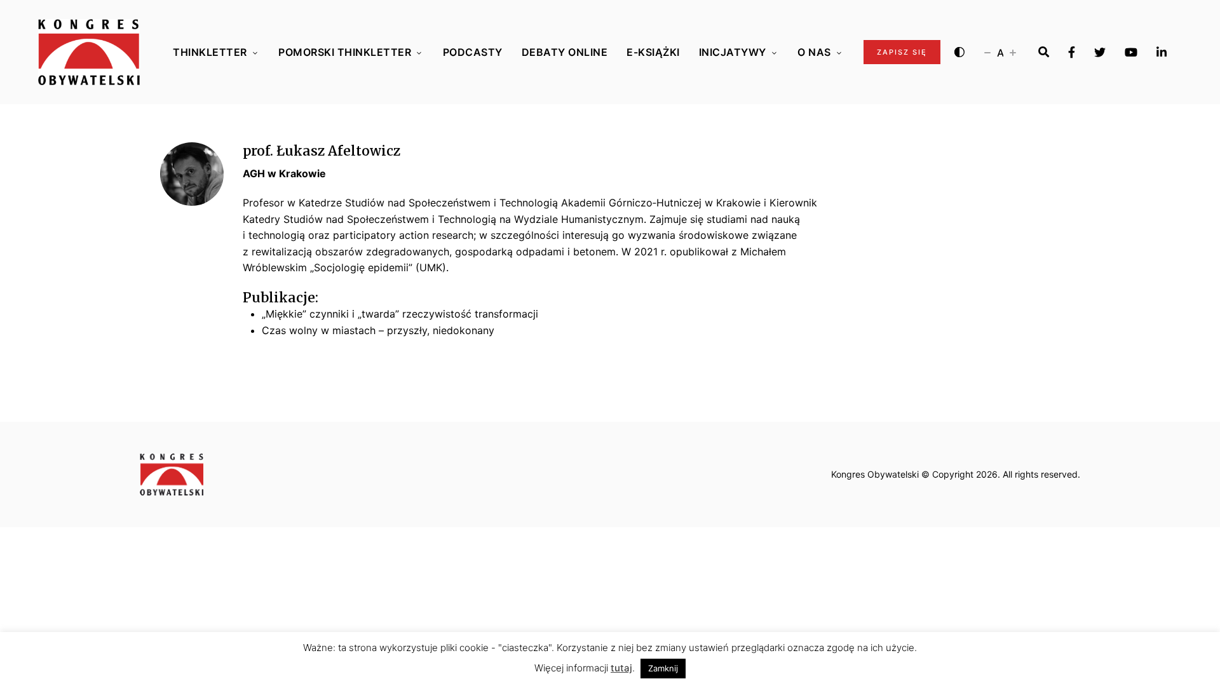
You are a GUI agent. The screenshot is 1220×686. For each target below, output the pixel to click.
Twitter (1100, 52)
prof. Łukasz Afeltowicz (321, 150)
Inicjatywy (732, 52)
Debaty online (565, 52)
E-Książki (653, 52)
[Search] (1043, 52)
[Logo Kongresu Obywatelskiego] (89, 52)
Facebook (1072, 52)
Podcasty (473, 52)
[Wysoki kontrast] (959, 52)
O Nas (814, 52)
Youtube (1131, 52)
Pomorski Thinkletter (344, 52)
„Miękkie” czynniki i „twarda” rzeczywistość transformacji (400, 313)
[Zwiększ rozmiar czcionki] (1012, 52)
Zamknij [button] (663, 668)
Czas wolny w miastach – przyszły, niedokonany (378, 330)
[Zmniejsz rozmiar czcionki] (987, 52)
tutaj (621, 668)
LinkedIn (1161, 52)
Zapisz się (902, 52)
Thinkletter (210, 52)
